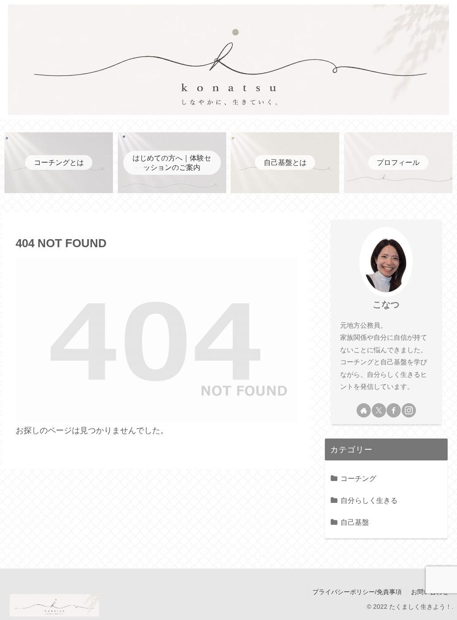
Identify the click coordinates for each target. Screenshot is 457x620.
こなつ (386, 304)
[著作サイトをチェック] (364, 410)
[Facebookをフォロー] (393, 410)
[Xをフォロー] (379, 410)
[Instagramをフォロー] (409, 410)
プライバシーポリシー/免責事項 (357, 591)
